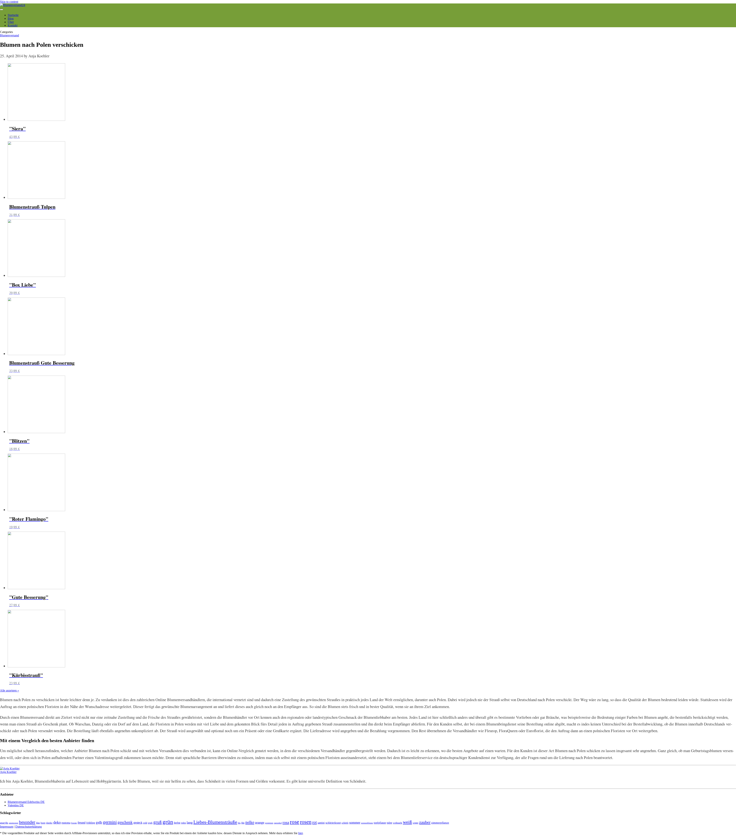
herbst (177, 822)
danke (49, 822)
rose (294, 822)
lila (239, 823)
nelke (249, 822)
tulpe (389, 822)
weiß (407, 822)
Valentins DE (16, 805)
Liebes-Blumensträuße (215, 822)
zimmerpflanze (440, 822)
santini (321, 822)
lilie (243, 823)
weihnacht (397, 823)
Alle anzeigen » (9, 690)
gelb (99, 822)
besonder (27, 822)
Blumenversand (9, 35)
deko (57, 822)
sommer (354, 822)
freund (81, 822)
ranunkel (278, 823)
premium (269, 823)
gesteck (137, 822)
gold (145, 823)
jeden (183, 823)
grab (150, 822)
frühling (90, 822)
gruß (157, 822)
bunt (43, 823)
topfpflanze (380, 822)
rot (314, 822)
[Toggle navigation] (1, 9)
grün (168, 822)
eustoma (66, 822)
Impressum (6, 826)
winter (415, 823)
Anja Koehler (8, 772)
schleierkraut (333, 822)
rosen (305, 822)
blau (38, 823)
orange (259, 822)
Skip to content (9, 1)
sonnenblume (367, 823)
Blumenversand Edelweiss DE (26, 801)
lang (190, 822)
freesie (74, 823)
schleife (345, 823)
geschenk (125, 822)
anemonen (13, 823)
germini (110, 822)
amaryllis (4, 823)
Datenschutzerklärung (28, 826)
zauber (424, 822)
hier (300, 833)
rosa (286, 822)
